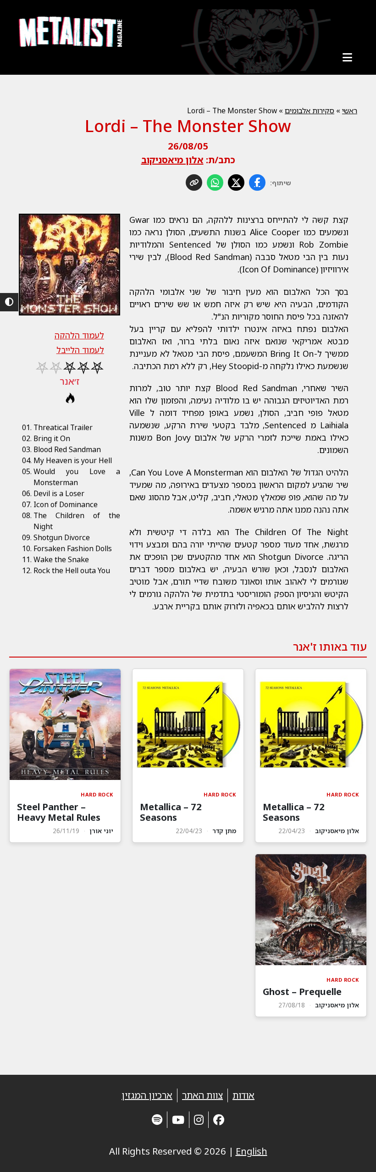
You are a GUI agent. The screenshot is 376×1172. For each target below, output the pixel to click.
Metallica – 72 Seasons (294, 812)
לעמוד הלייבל (80, 349)
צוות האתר (202, 1095)
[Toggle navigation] (347, 57)
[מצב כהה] (9, 302)
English (251, 1151)
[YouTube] (178, 1119)
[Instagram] (199, 1119)
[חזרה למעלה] (353, 1153)
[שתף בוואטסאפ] (215, 182)
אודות (243, 1095)
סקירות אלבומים (309, 110)
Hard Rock (342, 794)
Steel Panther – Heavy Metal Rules (58, 812)
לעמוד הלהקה (79, 335)
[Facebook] (218, 1119)
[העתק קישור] (194, 182)
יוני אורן (101, 830)
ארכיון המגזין (147, 1095)
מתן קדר (224, 830)
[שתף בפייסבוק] (257, 182)
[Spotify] (157, 1119)
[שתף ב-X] (236, 182)
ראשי (349, 110)
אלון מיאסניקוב (172, 160)
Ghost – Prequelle (302, 991)
